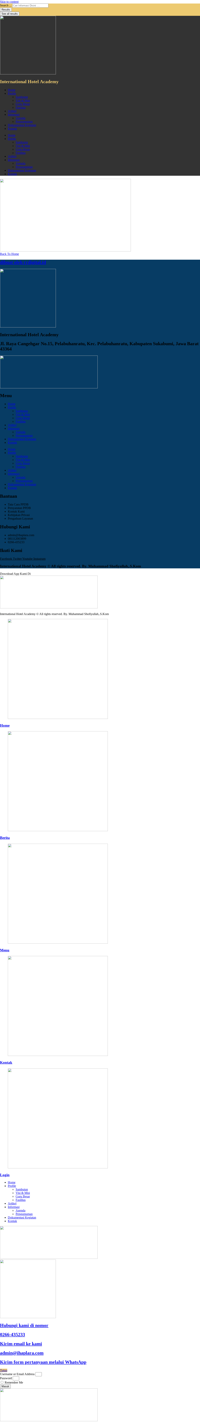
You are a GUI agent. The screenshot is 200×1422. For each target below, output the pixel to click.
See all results (10, 13)
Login (5, 1175)
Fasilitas (21, 107)
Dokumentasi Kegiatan (22, 125)
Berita (5, 838)
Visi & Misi (23, 100)
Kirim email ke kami (21, 1343)
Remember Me (13, 1382)
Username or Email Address (17, 1374)
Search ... (6, 5)
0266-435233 (12, 1334)
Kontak (12, 128)
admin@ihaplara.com (22, 1352)
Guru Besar (23, 104)
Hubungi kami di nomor (24, 1325)
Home (11, 90)
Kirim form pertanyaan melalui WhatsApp (43, 1362)
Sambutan (22, 97)
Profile (12, 93)
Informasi (14, 114)
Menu (4, 950)
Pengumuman (24, 121)
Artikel (12, 111)
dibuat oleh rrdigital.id (23, 262)
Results (6, 9)
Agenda (20, 118)
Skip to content (9, 1)
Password (6, 1378)
